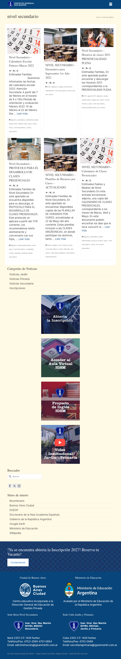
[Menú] (110, 4)
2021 (85, 96)
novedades (29, 249)
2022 (49, 87)
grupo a (94, 240)
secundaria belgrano (58, 253)
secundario (13, 131)
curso (60, 245)
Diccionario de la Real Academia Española (34, 514)
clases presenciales (24, 245)
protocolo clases (27, 253)
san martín (101, 107)
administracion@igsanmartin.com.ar (36, 645)
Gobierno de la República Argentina (31, 519)
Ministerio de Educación (24, 528)
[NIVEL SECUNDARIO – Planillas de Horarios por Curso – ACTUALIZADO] (60, 154)
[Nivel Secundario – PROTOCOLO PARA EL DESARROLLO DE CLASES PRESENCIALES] (24, 149)
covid (34, 245)
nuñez (28, 127)
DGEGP (14, 510)
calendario (21, 120)
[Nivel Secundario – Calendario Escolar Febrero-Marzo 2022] (24, 41)
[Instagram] (19, 486)
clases (49, 245)
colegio (61, 87)
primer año (71, 91)
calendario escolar (32, 120)
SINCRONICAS (51, 257)
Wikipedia (15, 533)
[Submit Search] (9, 476)
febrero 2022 (22, 124)
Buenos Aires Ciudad (22, 505)
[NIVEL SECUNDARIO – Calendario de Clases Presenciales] (96, 150)
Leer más (22, 113)
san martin (49, 94)
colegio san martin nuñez (100, 100)
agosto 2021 (92, 96)
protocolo (18, 253)
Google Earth (17, 523)
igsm (30, 124)
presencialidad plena (89, 107)
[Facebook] (10, 486)
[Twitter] (14, 486)
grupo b (100, 240)
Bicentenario (17, 500)
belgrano (13, 120)
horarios (85, 104)
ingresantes (49, 91)
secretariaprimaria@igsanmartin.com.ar (93, 645)
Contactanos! (18, 562)
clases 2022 (13, 124)
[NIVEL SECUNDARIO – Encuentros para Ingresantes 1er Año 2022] (60, 45)
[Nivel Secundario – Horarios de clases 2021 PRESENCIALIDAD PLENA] (96, 37)
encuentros (68, 87)
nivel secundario (19, 127)
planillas (67, 249)
